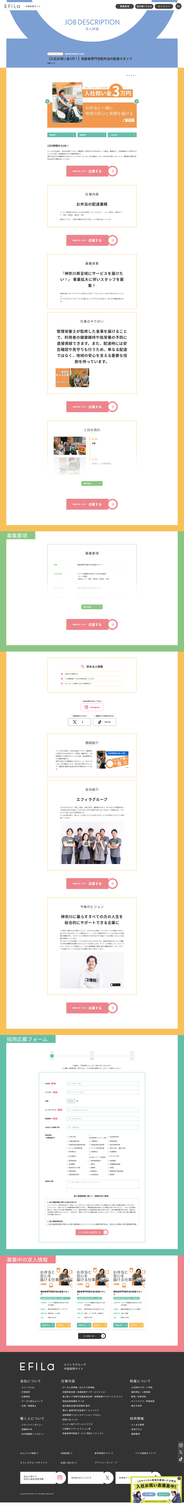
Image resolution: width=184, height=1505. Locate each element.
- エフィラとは (27, 1387)
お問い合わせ (67, 1462)
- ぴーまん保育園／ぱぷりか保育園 (77, 1387)
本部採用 (65, 1453)
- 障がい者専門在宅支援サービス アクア (80, 1410)
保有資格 (48, 1135)
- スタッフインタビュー (31, 1424)
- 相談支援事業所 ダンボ (72, 1401)
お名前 (47, 1083)
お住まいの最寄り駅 (52, 1127)
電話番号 (48, 1118)
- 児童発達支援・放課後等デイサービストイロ (83, 1391)
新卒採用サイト (102, 1453)
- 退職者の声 (26, 1429)
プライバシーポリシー (105, 1462)
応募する (61, 1325)
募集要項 (124, 6)
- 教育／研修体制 (138, 1396)
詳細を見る (46, 1325)
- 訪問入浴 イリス (69, 1419)
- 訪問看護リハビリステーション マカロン (81, 1414)
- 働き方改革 (136, 1405)
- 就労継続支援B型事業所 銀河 (75, 1405)
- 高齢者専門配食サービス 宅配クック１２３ (82, 1433)
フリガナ (48, 1092)
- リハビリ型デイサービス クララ (77, 1424)
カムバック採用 (28, 1453)
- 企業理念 (25, 1396)
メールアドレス (50, 1110)
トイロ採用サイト (144, 1453)
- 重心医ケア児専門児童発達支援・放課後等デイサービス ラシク (91, 1396)
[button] (127, 75)
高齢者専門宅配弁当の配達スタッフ (54, 1293)
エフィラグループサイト (32, 1462)
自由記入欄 (49, 1181)
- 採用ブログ (136, 1429)
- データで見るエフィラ (31, 1401)
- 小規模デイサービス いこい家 (76, 1428)
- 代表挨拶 (25, 1391)
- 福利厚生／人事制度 (140, 1391)
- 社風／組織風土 (28, 1405)
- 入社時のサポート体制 (141, 1387)
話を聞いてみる (144, 6)
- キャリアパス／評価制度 (142, 1401)
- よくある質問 (137, 1424)
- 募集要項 (135, 1433)
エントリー (164, 6)
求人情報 (149, 1494)
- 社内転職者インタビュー (32, 1433)
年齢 (46, 1101)
